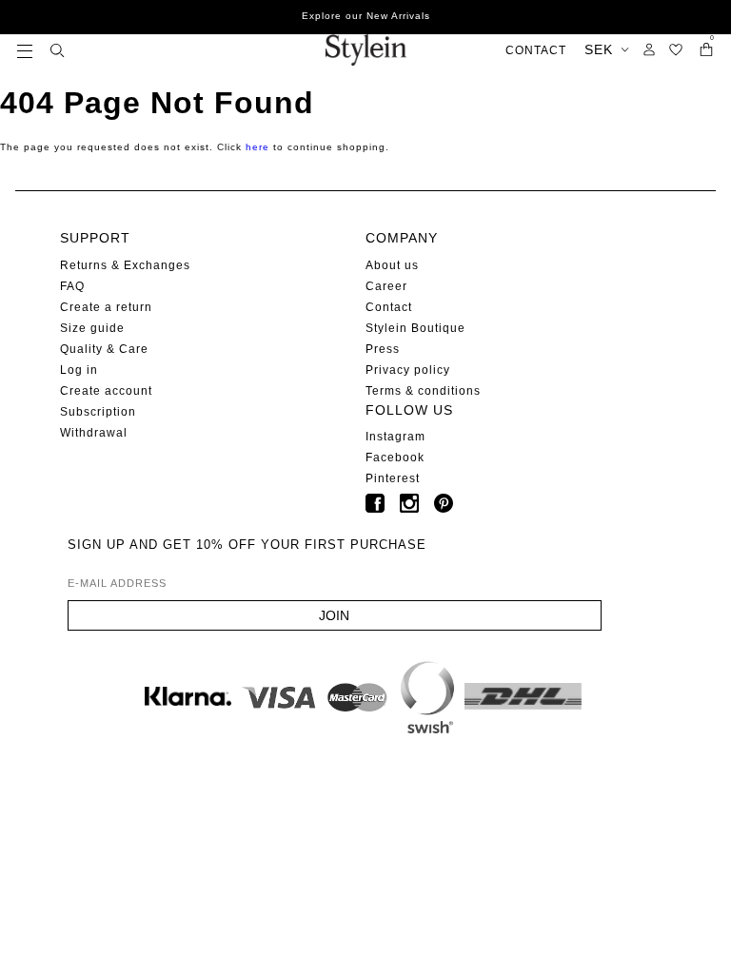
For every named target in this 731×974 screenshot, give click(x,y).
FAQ (72, 286)
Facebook (395, 457)
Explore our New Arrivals (366, 15)
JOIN (334, 615)
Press (383, 349)
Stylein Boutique (415, 328)
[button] (24, 50)
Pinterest (393, 478)
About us (392, 265)
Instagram (395, 436)
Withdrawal (94, 432)
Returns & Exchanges (125, 265)
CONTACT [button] (535, 50)
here (257, 147)
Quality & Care (104, 349)
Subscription (98, 412)
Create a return (106, 307)
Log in (79, 370)
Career (386, 286)
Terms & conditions (423, 391)
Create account (106, 391)
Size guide (92, 328)
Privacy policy (408, 370)
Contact (389, 307)
